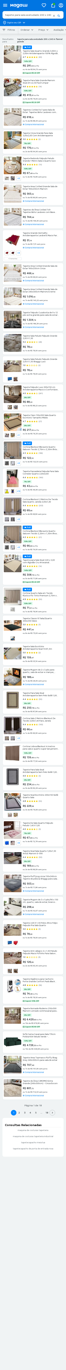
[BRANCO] (7, 178)
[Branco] (7, 519)
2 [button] (19, 1112)
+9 (18, 843)
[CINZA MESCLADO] (12, 178)
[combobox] (33, 15)
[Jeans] (12, 638)
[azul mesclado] (10, 379)
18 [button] (46, 1112)
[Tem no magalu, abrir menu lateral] (5, 5)
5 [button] (36, 1112)
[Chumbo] (7, 463)
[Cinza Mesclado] (10, 971)
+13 (18, 491)
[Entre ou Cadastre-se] (61, 5)
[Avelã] (7, 738)
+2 (18, 178)
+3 (18, 253)
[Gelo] (12, 463)
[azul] (12, 491)
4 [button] (30, 1112)
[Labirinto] (10, 815)
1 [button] (13, 1112)
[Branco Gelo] (12, 738)
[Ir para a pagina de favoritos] (44, 5)
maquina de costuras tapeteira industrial (33, 1136)
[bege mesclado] (12, 843)
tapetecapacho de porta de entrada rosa (33, 1149)
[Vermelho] (15, 943)
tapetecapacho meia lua (33, 1143)
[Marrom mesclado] (15, 379)
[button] (54, 15)
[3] (12, 253)
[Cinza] (15, 407)
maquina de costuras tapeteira (33, 1130)
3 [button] (24, 1112)
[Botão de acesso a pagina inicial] (23, 5)
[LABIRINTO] (12, 435)
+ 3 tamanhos (12, 258)
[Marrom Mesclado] (15, 971)
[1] (7, 253)
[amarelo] (7, 491)
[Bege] (10, 407)
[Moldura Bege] (15, 815)
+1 (18, 435)
